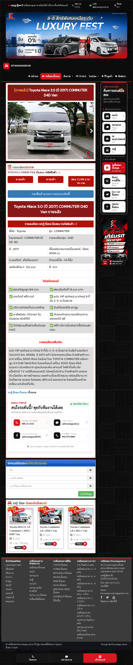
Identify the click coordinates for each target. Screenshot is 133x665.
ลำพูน (8, 581)
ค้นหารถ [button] (67, 76)
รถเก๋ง (32, 571)
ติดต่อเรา (119, 5)
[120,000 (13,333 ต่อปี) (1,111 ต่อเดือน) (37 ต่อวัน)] (9, 167)
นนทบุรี (9, 593)
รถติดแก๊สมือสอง (37, 598)
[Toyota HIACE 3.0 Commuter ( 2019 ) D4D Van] (20, 517)
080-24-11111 (78, 5)
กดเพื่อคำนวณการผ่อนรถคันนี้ (51, 194)
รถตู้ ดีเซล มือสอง (17, 392)
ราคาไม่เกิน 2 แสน (85, 564)
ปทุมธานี (10, 597)
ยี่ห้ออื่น (56, 600)
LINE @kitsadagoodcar (101, 5)
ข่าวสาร (82, 76)
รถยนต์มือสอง (47, 644)
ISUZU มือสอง (59, 585)
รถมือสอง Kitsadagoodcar (113, 561)
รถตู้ (31, 579)
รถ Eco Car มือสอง (38, 594)
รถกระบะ (33, 575)
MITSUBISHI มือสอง (62, 572)
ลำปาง (9, 576)
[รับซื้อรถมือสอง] (114, 242)
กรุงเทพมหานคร (13, 564)
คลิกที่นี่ (113, 601)
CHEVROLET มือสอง (62, 596)
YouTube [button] (92, 76)
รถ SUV (32, 583)
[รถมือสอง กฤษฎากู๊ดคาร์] (66, 35)
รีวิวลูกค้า (108, 76)
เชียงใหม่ (10, 568)
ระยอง (9, 589)
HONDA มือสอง (60, 568)
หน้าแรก (34, 76)
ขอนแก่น (10, 601)
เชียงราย (10, 572)
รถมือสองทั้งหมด (52, 76)
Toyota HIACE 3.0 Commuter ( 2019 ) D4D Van (19, 531)
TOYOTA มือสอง (60, 564)
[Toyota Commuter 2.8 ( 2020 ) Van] (51, 517)
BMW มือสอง (59, 581)
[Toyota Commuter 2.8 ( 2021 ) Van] (81, 517)
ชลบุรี (8, 585)
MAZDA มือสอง (60, 576)
